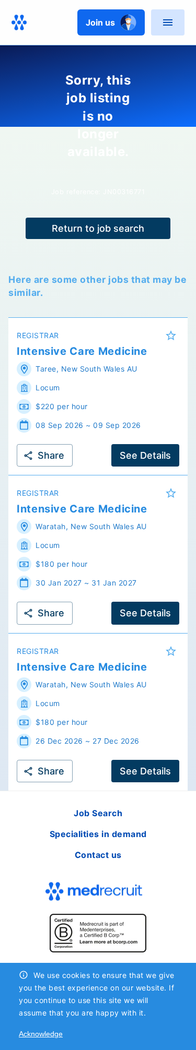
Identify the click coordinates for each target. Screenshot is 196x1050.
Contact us (98, 855)
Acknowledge (41, 1034)
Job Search (98, 813)
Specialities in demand (98, 834)
